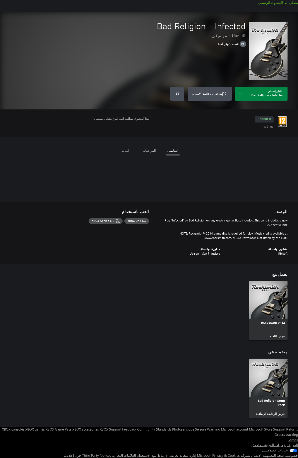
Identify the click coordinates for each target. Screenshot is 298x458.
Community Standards (154, 429)
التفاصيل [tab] (172, 150)
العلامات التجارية (124, 455)
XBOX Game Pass (59, 429)
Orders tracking (286, 434)
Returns (292, 429)
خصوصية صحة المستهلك (280, 455)
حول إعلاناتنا (72, 455)
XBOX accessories (85, 429)
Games (293, 439)
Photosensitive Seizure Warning (196, 429)
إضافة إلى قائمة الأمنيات (207, 94)
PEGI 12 (266, 119)
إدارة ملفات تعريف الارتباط (177, 455)
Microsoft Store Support (267, 429)
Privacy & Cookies (226, 455)
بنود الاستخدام (147, 455)
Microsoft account (234, 429)
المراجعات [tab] (149, 150)
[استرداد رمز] (177, 94)
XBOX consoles (13, 429)
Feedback (129, 429)
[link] (268, 310)
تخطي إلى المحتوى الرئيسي (278, 2)
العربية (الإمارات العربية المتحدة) (275, 445)
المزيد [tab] (125, 150)
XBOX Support (110, 429)
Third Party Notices (96, 455)
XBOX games (35, 429)
